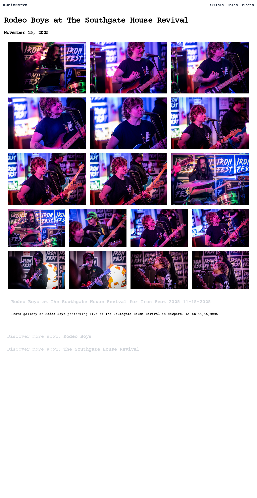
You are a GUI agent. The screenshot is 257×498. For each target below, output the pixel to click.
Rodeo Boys (26, 20)
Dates (233, 5)
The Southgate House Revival (128, 20)
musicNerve (15, 5)
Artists (217, 5)
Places (248, 5)
